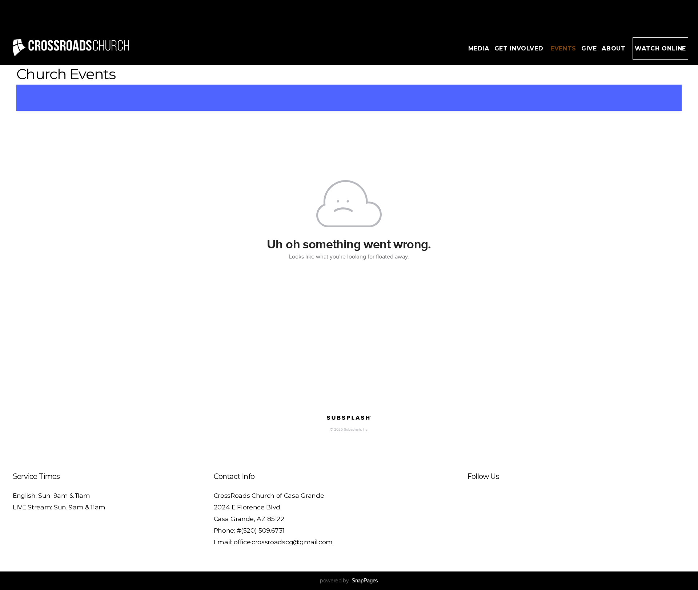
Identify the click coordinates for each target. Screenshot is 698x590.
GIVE (589, 48)
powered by (349, 580)
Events (563, 48)
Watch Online (660, 48)
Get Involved (519, 48)
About (614, 48)
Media (478, 48)
